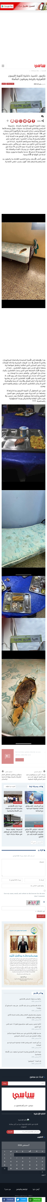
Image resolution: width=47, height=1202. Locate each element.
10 (42, 1162)
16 (4, 1162)
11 (36, 1162)
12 (29, 1162)
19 (29, 1165)
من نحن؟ (7, 1189)
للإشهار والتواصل (21, 1189)
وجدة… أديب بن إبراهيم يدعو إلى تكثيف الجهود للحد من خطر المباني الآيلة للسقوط (35, 777)
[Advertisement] (23, 36)
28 (16, 1168)
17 (42, 1165)
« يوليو (43, 1175)
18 (36, 1165)
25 (36, 1168)
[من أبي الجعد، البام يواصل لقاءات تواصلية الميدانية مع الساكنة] (34, 797)
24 (42, 1168)
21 (16, 1165)
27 (22, 1168)
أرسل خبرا (36, 1189)
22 (10, 1165)
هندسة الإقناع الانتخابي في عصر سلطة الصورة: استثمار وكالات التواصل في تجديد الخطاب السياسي (24, 1034)
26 (29, 1168)
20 (22, 1165)
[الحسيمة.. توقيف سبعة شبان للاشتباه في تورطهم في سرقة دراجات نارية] (13, 820)
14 (16, 1162)
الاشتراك (10, 1132)
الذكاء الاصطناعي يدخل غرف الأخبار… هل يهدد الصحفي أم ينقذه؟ (23, 1007)
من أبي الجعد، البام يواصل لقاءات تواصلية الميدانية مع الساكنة (24, 1044)
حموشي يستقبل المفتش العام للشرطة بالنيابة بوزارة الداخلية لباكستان (12, 777)
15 (10, 1162)
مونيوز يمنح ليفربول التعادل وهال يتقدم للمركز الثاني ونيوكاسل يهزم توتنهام (24, 1016)
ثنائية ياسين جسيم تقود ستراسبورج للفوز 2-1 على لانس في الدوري (23, 1025)
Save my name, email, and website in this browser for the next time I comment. (24, 895)
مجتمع (3, 84)
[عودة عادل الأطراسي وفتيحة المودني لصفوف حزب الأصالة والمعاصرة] (13, 797)
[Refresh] (44, 901)
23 (4, 1165)
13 (22, 1162)
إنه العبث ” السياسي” (34, 1061)
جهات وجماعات (10, 84)
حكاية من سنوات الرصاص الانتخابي (30, 999)
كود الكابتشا (41, 911)
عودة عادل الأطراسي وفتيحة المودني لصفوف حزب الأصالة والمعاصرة (23, 1053)
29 (10, 1168)
